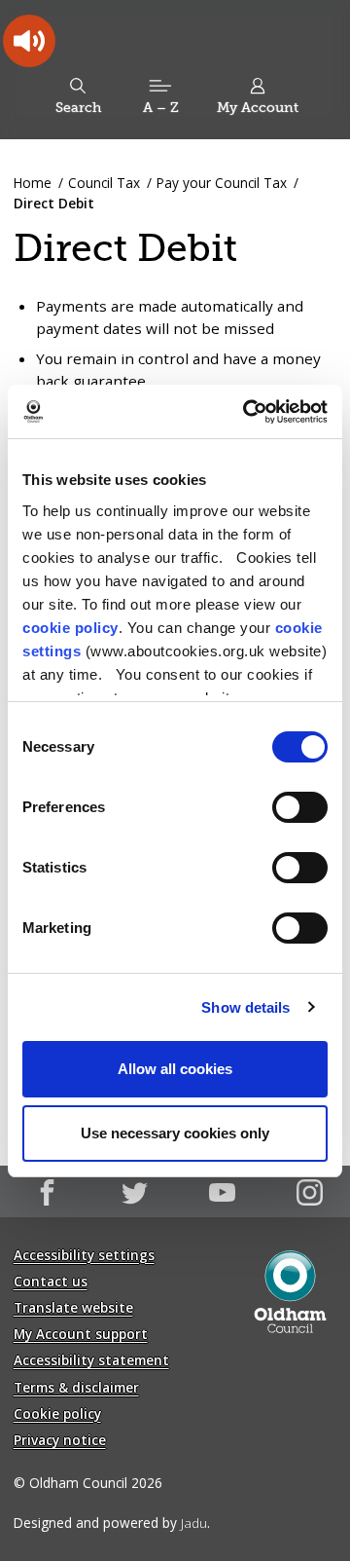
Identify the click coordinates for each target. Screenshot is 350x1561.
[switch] (300, 807)
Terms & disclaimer (76, 1387)
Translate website (73, 1307)
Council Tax (104, 182)
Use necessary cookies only (175, 1133)
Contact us (51, 1281)
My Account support (81, 1333)
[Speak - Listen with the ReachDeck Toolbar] (29, 41)
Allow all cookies (175, 1068)
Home (33, 182)
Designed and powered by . (112, 1522)
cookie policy (70, 627)
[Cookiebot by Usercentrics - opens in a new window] (247, 412)
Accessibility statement (91, 1360)
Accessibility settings (84, 1254)
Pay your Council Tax (222, 182)
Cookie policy (57, 1413)
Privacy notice (60, 1440)
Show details (245, 1007)
